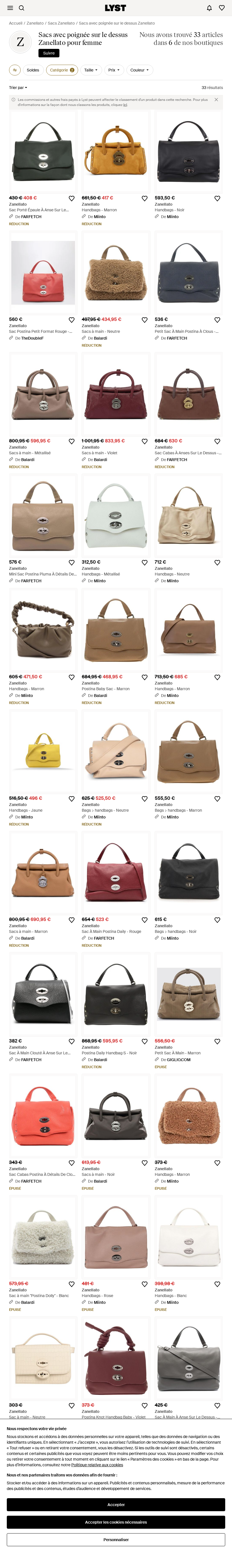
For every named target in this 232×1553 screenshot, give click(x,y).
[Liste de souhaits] (221, 8)
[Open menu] (10, 8)
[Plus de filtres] (15, 70)
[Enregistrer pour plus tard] (71, 198)
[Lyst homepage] (115, 8)
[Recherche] (21, 8)
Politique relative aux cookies (97, 1464)
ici (125, 105)
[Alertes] (209, 8)
